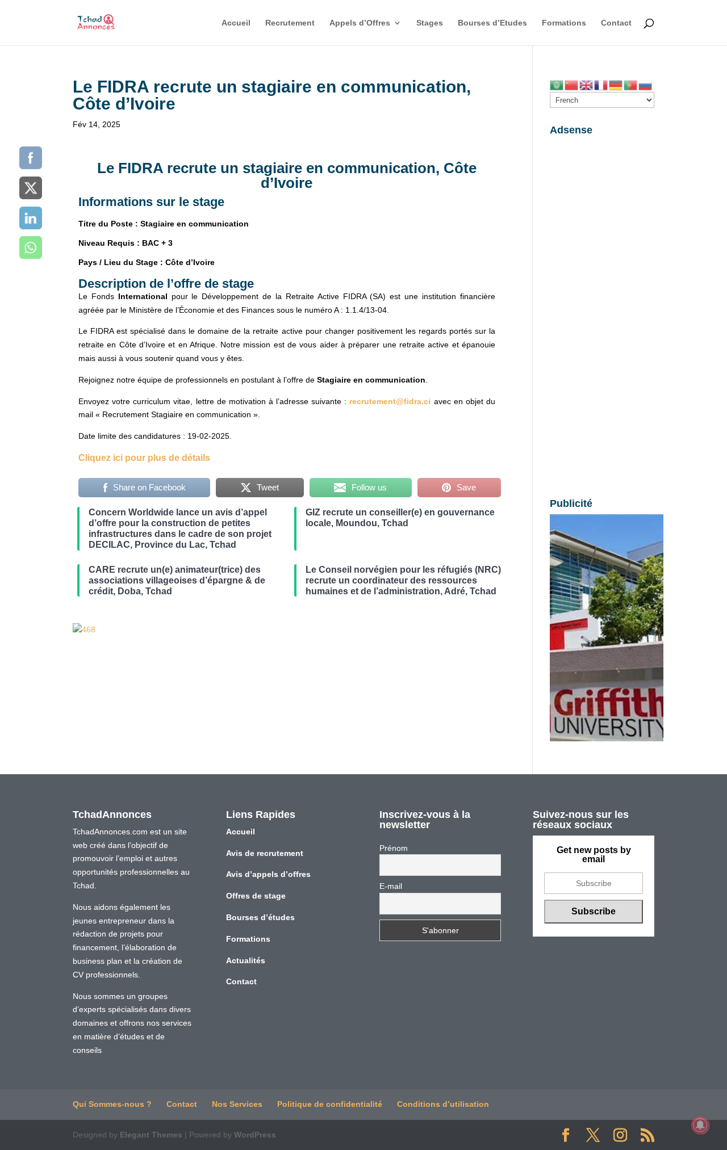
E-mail (390, 886)
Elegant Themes (151, 1134)
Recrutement (290, 23)
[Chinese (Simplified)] (572, 84)
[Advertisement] (602, 311)
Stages (429, 23)
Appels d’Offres (359, 23)
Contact (616, 23)
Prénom (393, 848)
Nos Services (237, 1104)
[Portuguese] (631, 84)
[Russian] (645, 84)
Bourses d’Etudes (492, 23)
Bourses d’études (260, 917)
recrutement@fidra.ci (390, 401)
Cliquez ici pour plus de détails (144, 458)
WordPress (255, 1134)
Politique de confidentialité (329, 1104)
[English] (586, 84)
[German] (616, 84)
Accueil (236, 23)
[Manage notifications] (700, 1125)
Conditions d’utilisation (443, 1104)
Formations (564, 23)
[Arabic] (557, 84)
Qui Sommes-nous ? (112, 1104)
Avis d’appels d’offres (268, 874)
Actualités (245, 960)
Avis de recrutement (264, 853)
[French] (601, 84)
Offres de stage (256, 895)
